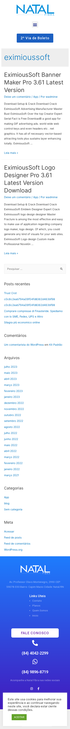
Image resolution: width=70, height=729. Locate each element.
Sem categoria (13, 509)
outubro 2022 (12, 415)
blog (6, 503)
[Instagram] (32, 688)
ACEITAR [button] (19, 717)
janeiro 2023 (12, 396)
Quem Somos (40, 610)
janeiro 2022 (12, 469)
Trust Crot (10, 293)
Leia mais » (11, 152)
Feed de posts (13, 537)
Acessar (9, 531)
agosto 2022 (12, 426)
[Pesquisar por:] (35, 268)
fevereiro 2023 (13, 391)
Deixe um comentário (17, 96)
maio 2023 (11, 372)
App (35, 96)
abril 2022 (10, 451)
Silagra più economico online (22, 322)
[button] (35, 24)
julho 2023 (10, 366)
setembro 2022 (13, 420)
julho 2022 (10, 433)
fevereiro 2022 (13, 463)
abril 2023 (10, 378)
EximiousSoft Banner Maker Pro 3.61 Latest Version (33, 82)
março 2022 (11, 457)
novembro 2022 (14, 409)
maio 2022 (10, 445)
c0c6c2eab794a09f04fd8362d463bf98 (29, 299)
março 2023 (11, 384)
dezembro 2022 (14, 402)
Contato (37, 600)
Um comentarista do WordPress (24, 344)
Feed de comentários (17, 543)
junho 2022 (11, 439)
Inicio (35, 615)
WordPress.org (13, 549)
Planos (36, 605)
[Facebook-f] (38, 688)
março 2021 (11, 475)
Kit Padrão (55, 344)
